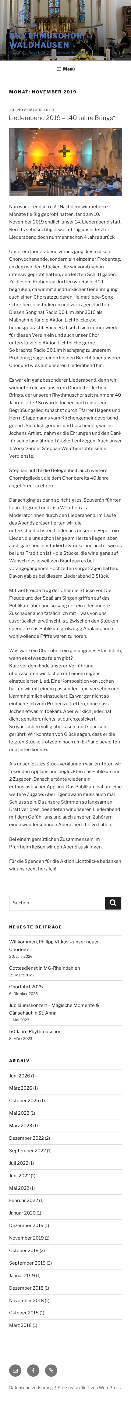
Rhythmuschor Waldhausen (46, 40)
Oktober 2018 (24, 1313)
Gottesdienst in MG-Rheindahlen (44, 968)
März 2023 (20, 1125)
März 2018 (20, 1325)
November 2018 (26, 1300)
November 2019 (26, 1238)
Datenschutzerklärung (31, 1387)
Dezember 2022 (26, 1138)
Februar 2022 (23, 1200)
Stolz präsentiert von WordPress (89, 1387)
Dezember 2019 (26, 1225)
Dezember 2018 (26, 1288)
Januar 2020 (22, 1213)
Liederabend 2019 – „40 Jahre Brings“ (62, 118)
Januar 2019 (22, 1275)
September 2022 (27, 1150)
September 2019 (27, 1263)
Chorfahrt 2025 (26, 987)
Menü (69, 68)
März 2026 (20, 1088)
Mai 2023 (19, 1113)
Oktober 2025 (24, 1100)
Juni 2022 (19, 1176)
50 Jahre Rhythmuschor (35, 1031)
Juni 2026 (19, 1076)
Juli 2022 (18, 1163)
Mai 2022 (19, 1188)
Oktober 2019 (24, 1250)
